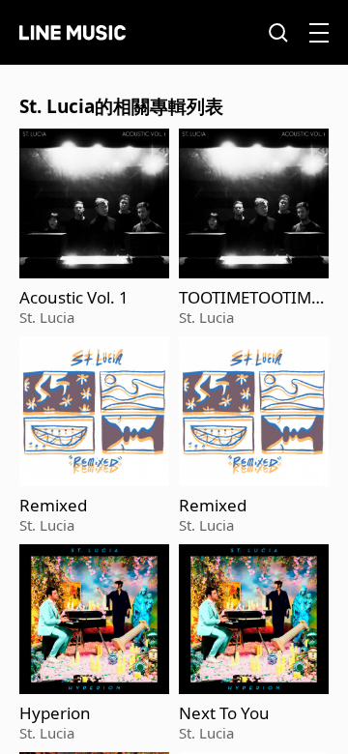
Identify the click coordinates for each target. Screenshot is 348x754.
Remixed (53, 505)
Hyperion (55, 713)
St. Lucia (46, 317)
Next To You (224, 713)
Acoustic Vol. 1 (74, 297)
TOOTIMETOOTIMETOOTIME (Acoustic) (254, 297)
